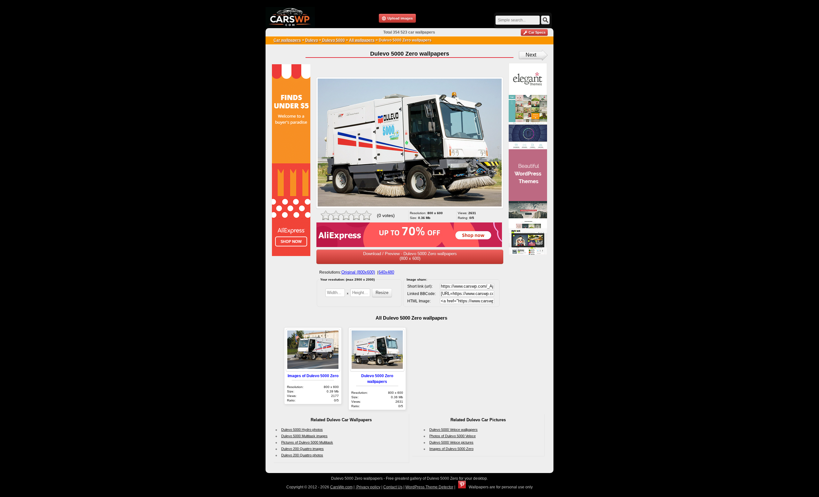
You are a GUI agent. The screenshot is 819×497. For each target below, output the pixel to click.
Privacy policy (367, 487)
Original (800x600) (358, 272)
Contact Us (392, 487)
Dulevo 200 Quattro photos (302, 455)
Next (531, 55)
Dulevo (311, 40)
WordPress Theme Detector (429, 487)
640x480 (386, 272)
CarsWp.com (341, 487)
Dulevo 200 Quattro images (302, 449)
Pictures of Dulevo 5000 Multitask (307, 442)
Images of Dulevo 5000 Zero (313, 376)
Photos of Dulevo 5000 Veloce (452, 436)
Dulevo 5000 (333, 40)
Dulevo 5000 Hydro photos (302, 429)
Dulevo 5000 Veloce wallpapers (453, 429)
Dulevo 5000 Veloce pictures (451, 442)
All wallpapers (362, 40)
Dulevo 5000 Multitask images (304, 436)
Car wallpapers (287, 40)
